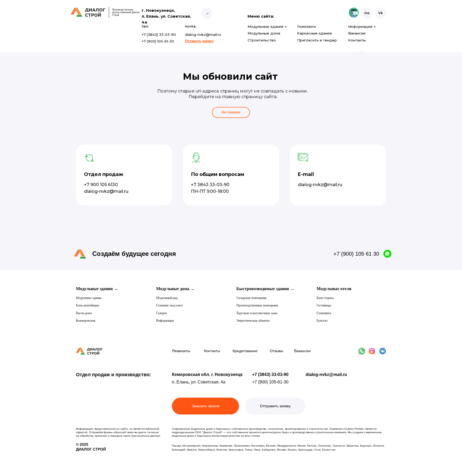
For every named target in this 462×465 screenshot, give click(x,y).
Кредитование (245, 351)
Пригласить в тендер (317, 40)
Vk (380, 13)
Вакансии (356, 33)
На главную (231, 112)
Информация (360, 26)
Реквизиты (181, 351)
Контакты (357, 40)
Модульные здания (265, 26)
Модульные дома (264, 33)
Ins (366, 13)
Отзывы (276, 351)
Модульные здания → (97, 288)
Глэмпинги (306, 26)
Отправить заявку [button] (275, 406)
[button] (199, 41)
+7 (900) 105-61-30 (270, 382)
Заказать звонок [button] (206, 406)
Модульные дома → (175, 288)
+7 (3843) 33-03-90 (270, 374)
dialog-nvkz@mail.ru (326, 374)
